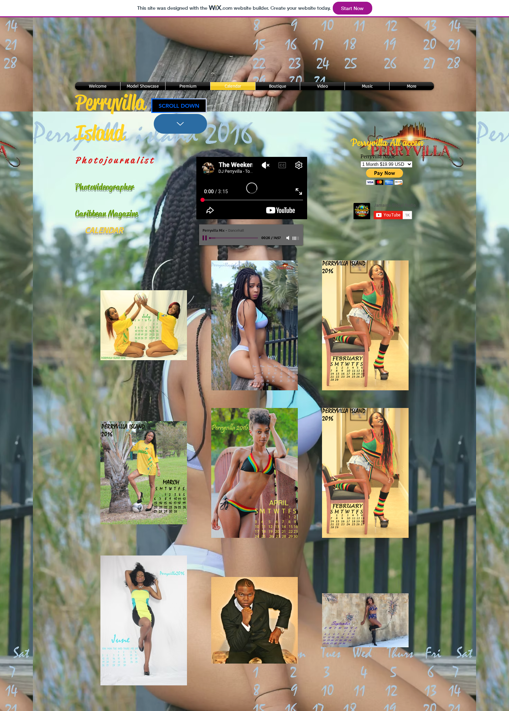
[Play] (205, 238)
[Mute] (288, 237)
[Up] (180, 124)
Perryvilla (110, 102)
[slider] (296, 238)
